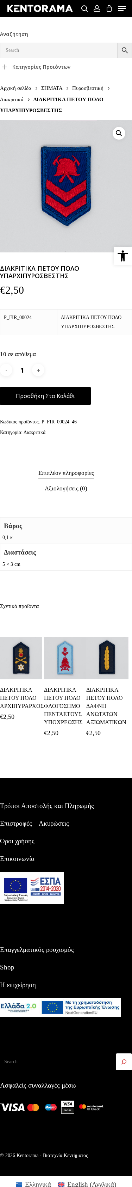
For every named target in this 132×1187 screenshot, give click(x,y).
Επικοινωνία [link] (17, 858)
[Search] (124, 1061)
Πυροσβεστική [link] (87, 88)
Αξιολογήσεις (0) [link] (66, 488)
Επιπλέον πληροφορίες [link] (66, 473)
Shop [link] (7, 967)
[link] (123, 256)
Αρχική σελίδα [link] (15, 88)
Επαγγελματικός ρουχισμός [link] (37, 949)
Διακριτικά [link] (12, 99)
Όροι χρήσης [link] (17, 841)
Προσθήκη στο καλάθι (45, 396)
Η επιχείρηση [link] (18, 985)
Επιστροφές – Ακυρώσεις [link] (34, 823)
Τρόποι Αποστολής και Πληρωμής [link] (47, 805)
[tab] (66, 473)
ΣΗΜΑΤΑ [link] (51, 88)
